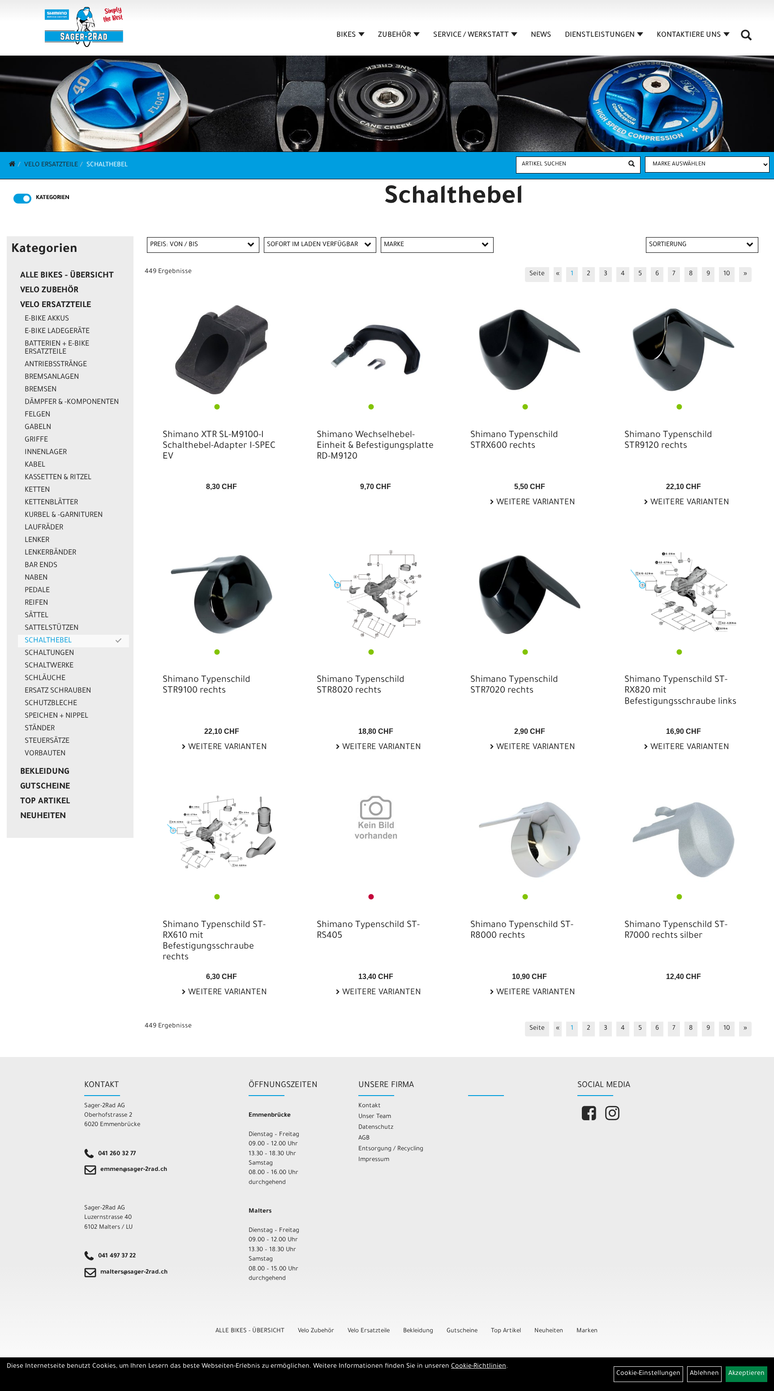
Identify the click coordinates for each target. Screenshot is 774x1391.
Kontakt (369, 1106)
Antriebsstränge (56, 365)
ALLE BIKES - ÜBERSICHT (67, 276)
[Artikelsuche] (746, 38)
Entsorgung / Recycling (390, 1149)
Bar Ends (41, 566)
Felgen (37, 415)
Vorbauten (45, 754)
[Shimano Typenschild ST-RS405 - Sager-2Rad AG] (376, 817)
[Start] (12, 165)
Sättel (36, 616)
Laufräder (44, 528)
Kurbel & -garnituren (64, 515)
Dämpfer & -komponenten (72, 403)
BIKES (346, 35)
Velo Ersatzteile (51, 165)
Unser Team (374, 1117)
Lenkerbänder (50, 553)
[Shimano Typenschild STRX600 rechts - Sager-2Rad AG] (529, 349)
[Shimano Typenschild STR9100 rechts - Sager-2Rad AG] (222, 594)
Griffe (36, 440)
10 (726, 274)
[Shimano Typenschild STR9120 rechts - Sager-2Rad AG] (683, 349)
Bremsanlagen (52, 377)
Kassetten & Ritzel (58, 478)
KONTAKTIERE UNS (689, 35)
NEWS (541, 35)
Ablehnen (704, 1374)
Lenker (37, 541)
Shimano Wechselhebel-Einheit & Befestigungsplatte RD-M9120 (375, 446)
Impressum (373, 1160)
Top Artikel (45, 801)
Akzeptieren (746, 1374)
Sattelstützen (51, 628)
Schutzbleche (51, 704)
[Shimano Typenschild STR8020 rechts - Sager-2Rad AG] (376, 594)
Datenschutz (375, 1127)
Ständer (40, 729)
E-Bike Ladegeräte (57, 332)
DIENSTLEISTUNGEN (600, 35)
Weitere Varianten (534, 502)
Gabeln (38, 428)
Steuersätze (47, 741)
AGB (364, 1138)
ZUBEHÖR (394, 35)
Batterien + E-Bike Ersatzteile (57, 348)
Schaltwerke (49, 666)
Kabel (35, 465)
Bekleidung (44, 772)
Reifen (36, 603)
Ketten (37, 490)
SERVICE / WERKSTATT (471, 35)
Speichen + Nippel (56, 716)
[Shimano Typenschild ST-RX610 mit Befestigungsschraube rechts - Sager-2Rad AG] (222, 832)
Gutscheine (45, 787)
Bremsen (40, 390)
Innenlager (46, 453)
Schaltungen (49, 654)
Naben (36, 578)
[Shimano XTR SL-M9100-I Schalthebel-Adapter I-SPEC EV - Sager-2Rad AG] (222, 349)
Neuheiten (43, 816)
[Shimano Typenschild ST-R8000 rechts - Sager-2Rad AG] (529, 839)
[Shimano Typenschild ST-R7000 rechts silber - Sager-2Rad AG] (683, 839)
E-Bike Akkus (47, 319)
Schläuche (45, 679)
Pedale (37, 591)
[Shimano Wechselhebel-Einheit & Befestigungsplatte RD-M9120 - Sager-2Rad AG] (376, 349)
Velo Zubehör (49, 290)
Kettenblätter (51, 503)
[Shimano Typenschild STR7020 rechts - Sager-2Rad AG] (529, 594)
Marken (587, 1331)
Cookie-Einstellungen (648, 1374)
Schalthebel (107, 165)
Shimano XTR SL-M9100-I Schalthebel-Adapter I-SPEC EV (219, 446)
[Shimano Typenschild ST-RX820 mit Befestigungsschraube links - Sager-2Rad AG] (683, 591)
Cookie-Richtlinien (478, 1366)
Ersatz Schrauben (58, 691)
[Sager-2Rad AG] (84, 27)
